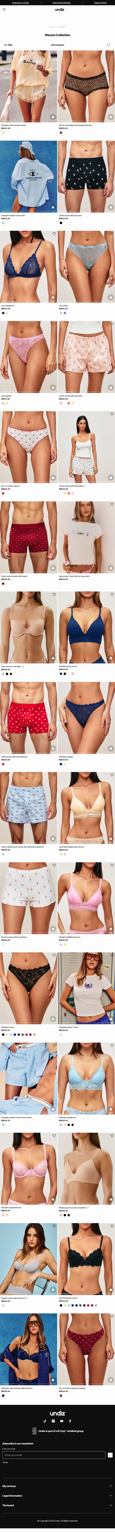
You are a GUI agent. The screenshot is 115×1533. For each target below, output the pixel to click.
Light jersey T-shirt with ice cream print (74, 576)
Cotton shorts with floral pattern (71, 486)
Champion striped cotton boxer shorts (16, 1117)
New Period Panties (61, 2)
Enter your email (9, 1449)
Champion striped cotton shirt (13, 215)
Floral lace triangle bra (67, 1117)
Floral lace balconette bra (11, 1207)
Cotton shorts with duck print (70, 396)
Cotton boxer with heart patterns (14, 756)
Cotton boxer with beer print (70, 215)
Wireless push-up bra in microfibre (73, 1208)
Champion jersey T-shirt (68, 1027)
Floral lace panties (66, 756)
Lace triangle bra (7, 305)
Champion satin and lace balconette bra (16, 1388)
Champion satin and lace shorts (13, 125)
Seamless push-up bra (68, 666)
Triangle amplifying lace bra (69, 937)
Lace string (63, 305)
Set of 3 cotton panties (10, 486)
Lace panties (6, 396)
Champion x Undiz (20, 2)
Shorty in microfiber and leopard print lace (75, 125)
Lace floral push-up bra (68, 1298)
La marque (61, 27)
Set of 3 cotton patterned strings (72, 1388)
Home (52, 27)
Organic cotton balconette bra (13, 1298)
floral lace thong (7, 1027)
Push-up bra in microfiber (11, 666)
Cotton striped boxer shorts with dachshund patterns (22, 847)
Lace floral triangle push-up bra (71, 847)
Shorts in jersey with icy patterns (14, 937)
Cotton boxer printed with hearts (14, 576)
